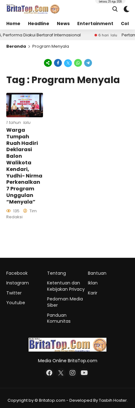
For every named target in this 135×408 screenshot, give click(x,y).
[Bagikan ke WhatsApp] (78, 63)
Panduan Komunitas (59, 318)
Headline (38, 23)
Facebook (17, 273)
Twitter (14, 293)
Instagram (17, 283)
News (63, 23)
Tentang (56, 273)
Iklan (93, 283)
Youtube (15, 302)
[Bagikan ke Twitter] (68, 63)
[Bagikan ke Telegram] (87, 63)
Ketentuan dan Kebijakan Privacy (66, 286)
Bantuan (97, 273)
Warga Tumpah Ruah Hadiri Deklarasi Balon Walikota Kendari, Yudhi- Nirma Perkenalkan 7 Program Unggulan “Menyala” (24, 165)
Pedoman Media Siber (65, 302)
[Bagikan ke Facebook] (58, 63)
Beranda (16, 46)
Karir (92, 293)
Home (13, 23)
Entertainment (95, 23)
